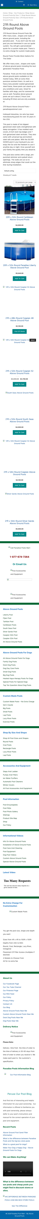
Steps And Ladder (10, 771)
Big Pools (6, 708)
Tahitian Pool (8, 622)
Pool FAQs (7, 808)
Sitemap (6, 815)
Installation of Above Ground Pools (17, 845)
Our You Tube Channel (12, 987)
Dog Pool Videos (9, 855)
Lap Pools (7, 715)
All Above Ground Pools (12, 642)
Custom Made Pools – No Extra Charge (18, 702)
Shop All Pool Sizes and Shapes (15, 738)
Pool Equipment (9, 851)
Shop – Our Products (16, 13)
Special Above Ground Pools (14, 862)
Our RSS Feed (8, 994)
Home (5, 13)
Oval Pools (7, 745)
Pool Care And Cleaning (12, 848)
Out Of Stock (19, 331)
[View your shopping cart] (24, 5)
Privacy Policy (8, 1001)
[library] (19, 1081)
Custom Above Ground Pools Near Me (18, 1014)
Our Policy (7, 825)
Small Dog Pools (9, 672)
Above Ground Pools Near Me (15, 1011)
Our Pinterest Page (10, 991)
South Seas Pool (9, 628)
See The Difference (19, 1206)
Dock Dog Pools (9, 665)
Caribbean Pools (9, 625)
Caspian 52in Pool (10, 638)
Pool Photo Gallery (10, 812)
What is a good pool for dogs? (15, 1144)
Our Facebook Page (11, 984)
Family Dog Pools (10, 662)
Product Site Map (10, 818)
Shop (5, 822)
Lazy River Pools (9, 718)
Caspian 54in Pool (10, 635)
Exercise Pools (9, 722)
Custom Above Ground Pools (14, 858)
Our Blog (6, 1007)
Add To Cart (19, 230)
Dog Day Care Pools (11, 668)
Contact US (7, 1004)
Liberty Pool (8, 615)
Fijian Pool (7, 618)
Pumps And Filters (10, 775)
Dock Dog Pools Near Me (13, 1017)
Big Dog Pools (8, 675)
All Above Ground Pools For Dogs (16, 658)
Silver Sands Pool (10, 632)
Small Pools (7, 712)
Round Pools (8, 742)
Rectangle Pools (9, 748)
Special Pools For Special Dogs (15, 682)
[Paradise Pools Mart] (2, 5)
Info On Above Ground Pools (14, 841)
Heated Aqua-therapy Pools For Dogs (18, 678)
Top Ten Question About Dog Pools (17, 685)
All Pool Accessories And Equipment (17, 788)
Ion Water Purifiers (10, 778)
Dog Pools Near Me (10, 1021)
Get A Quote (8, 705)
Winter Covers (8, 785)
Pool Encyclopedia (10, 805)
